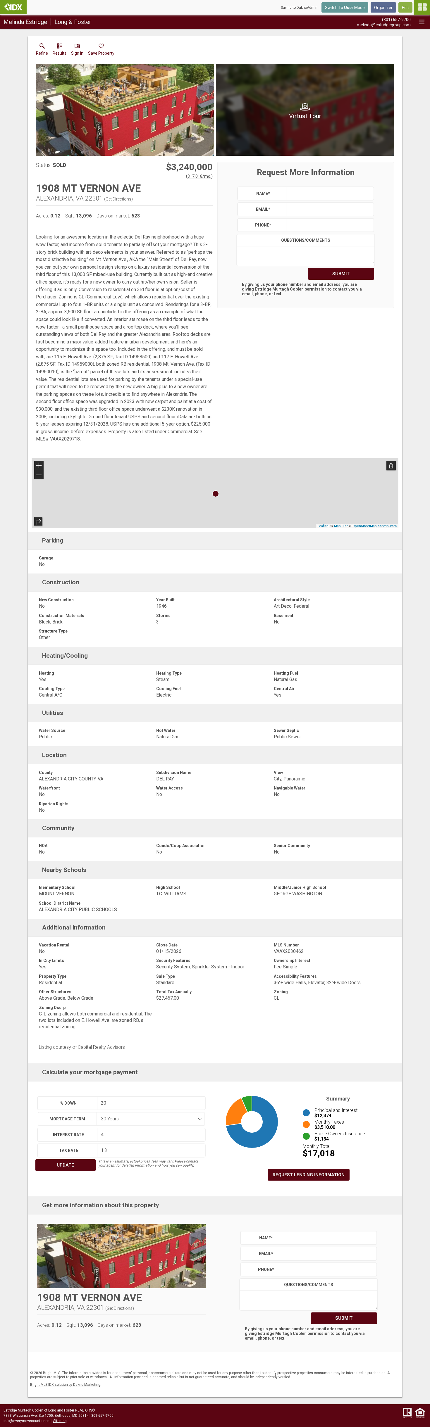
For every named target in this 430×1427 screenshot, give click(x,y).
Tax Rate (68, 1150)
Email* (263, 209)
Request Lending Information (309, 1174)
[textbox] (328, 193)
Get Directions (118, 199)
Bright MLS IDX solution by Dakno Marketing (65, 1385)
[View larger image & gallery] (125, 110)
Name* (263, 193)
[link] (42, 50)
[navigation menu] (422, 7)
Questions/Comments (305, 240)
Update (65, 1165)
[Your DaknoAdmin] (13, 7)
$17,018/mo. (199, 176)
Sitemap (59, 1421)
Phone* (263, 225)
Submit (341, 274)
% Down (68, 1103)
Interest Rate (68, 1134)
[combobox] (148, 1118)
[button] (77, 50)
